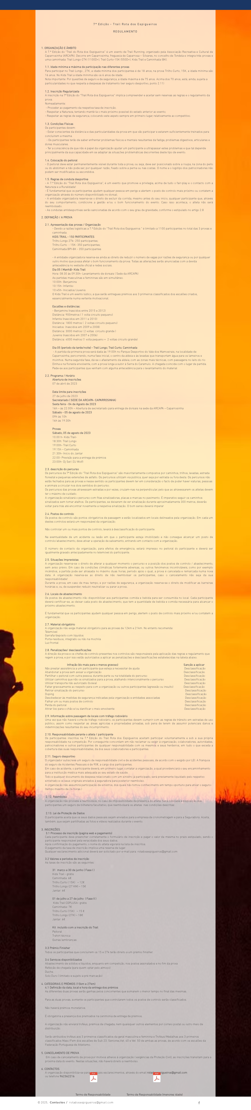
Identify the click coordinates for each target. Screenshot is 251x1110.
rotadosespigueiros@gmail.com (157, 852)
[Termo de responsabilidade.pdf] (93, 1077)
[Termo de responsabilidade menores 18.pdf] (157, 1077)
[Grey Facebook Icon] (199, 1103)
